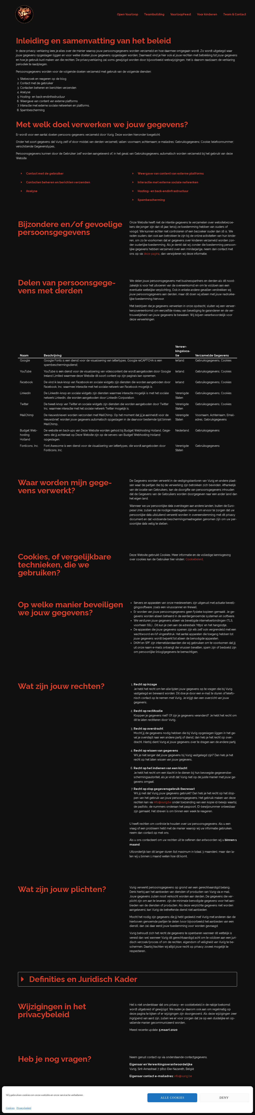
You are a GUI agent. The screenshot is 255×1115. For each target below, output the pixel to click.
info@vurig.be (162, 802)
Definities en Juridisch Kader (83, 979)
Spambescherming (151, 199)
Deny (224, 1097)
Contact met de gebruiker (45, 173)
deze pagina (152, 253)
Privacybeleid (24, 1108)
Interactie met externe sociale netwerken (168, 182)
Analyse (31, 191)
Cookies (10, 1108)
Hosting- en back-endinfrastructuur (163, 191)
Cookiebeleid (194, 559)
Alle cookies (172, 1097)
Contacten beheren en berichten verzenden (58, 182)
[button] (72, 173)
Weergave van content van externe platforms (171, 173)
